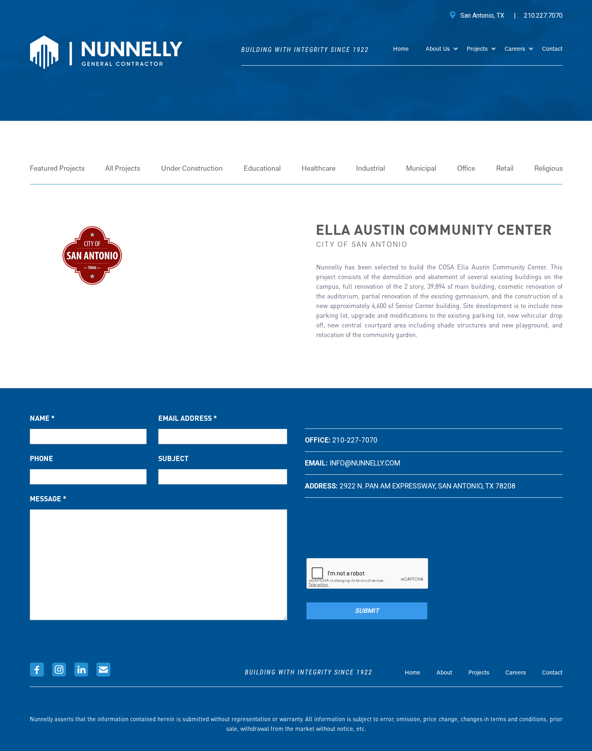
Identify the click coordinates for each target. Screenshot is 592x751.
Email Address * (187, 418)
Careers (515, 673)
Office (466, 169)
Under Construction (192, 169)
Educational (262, 169)
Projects (478, 673)
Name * (42, 418)
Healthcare (318, 169)
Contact (552, 49)
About (444, 673)
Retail (504, 169)
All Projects (122, 169)
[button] (446, 55)
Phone (41, 458)
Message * (48, 498)
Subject (173, 458)
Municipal (421, 169)
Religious (548, 169)
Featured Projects (57, 169)
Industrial (370, 169)
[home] (106, 52)
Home (401, 49)
